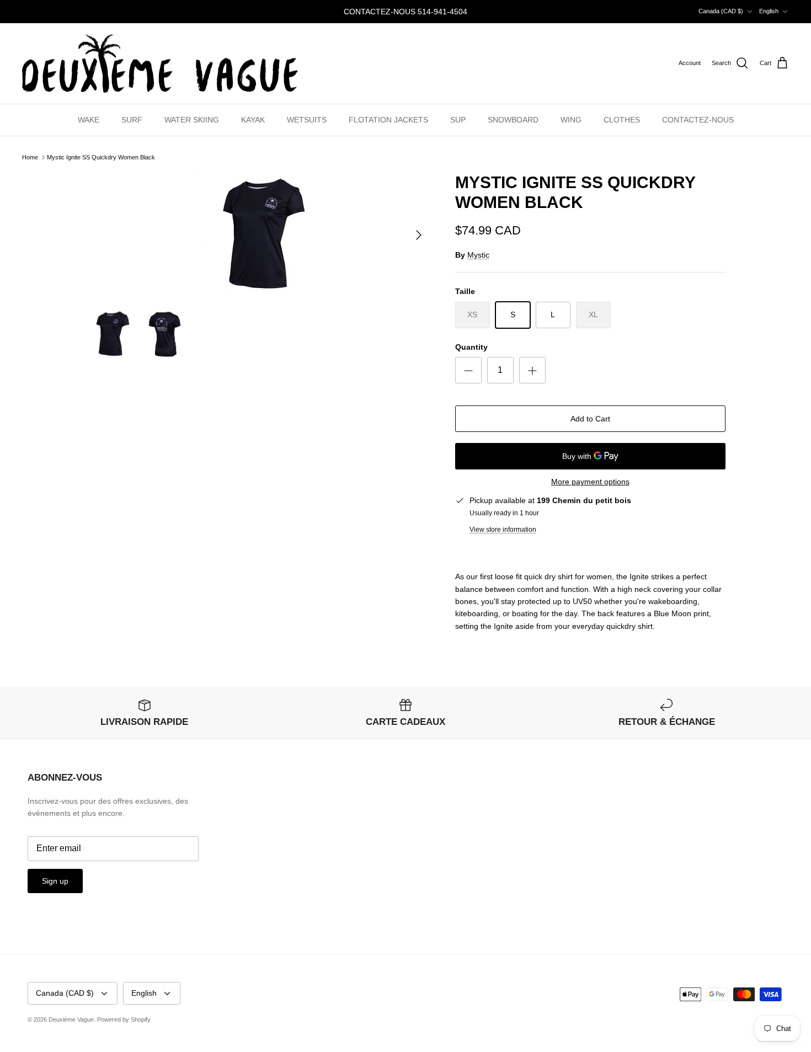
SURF (131, 119)
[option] (258, 235)
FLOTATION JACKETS (388, 119)
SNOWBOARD (513, 119)
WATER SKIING (191, 119)
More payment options (590, 481)
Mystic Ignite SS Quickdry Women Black (101, 157)
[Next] (419, 235)
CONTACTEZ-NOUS (698, 119)
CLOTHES (622, 119)
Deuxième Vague (71, 1019)
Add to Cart (590, 418)
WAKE (88, 119)
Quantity (471, 347)
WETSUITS (307, 119)
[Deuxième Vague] (160, 63)
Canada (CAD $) (720, 11)
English (768, 11)
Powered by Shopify (124, 1019)
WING (571, 119)
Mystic (478, 254)
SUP (458, 119)
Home (30, 157)
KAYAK (253, 119)
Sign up (55, 881)
